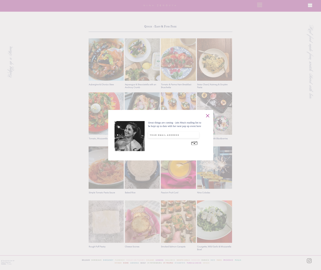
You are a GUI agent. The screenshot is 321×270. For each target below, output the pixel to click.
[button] (207, 115)
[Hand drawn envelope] (194, 142)
